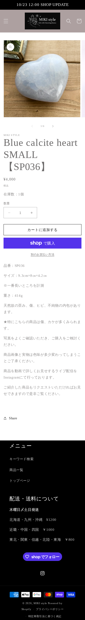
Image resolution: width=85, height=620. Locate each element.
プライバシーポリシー (50, 609)
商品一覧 (16, 470)
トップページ (19, 480)
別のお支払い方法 (42, 254)
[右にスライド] (53, 126)
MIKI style (40, 603)
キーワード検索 (21, 459)
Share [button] (13, 418)
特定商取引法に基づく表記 (44, 616)
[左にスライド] (32, 126)
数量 (7, 203)
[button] (6, 21)
